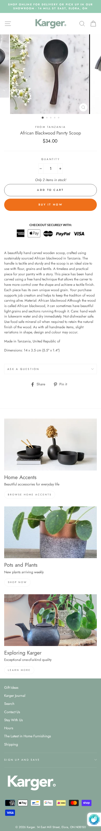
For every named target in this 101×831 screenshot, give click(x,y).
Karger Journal (14, 695)
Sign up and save (22, 760)
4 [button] (55, 118)
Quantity (50, 159)
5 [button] (59, 118)
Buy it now (50, 204)
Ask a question (23, 369)
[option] (50, 6)
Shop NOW (17, 582)
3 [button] (51, 118)
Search (9, 703)
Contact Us (12, 711)
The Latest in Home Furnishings (27, 736)
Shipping (11, 744)
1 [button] (43, 118)
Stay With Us (13, 720)
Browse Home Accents (29, 494)
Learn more (19, 670)
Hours (8, 728)
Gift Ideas (11, 687)
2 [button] (47, 118)
